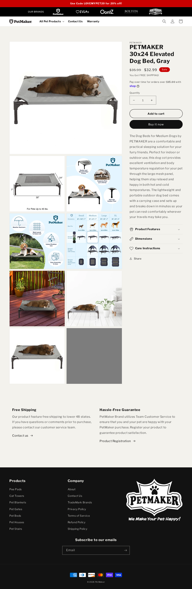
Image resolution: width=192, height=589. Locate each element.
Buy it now (156, 124)
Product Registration (115, 441)
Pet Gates (15, 509)
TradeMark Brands (80, 502)
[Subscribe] (125, 550)
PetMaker (100, 582)
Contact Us (75, 495)
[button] (51, 21)
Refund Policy (77, 522)
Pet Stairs (15, 528)
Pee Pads (15, 489)
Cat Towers (16, 495)
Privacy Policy (77, 509)
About (72, 489)
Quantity (135, 92)
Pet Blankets (17, 502)
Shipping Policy (77, 528)
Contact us (20, 435)
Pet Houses (16, 522)
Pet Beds (15, 515)
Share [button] (138, 258)
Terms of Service (79, 515)
